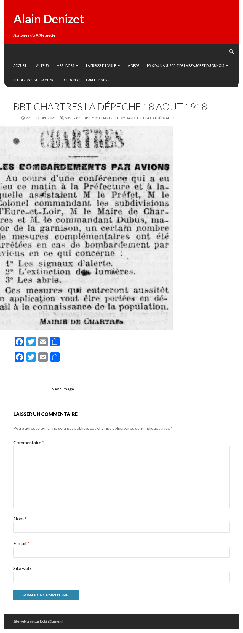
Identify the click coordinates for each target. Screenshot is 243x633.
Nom (20, 518)
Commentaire (28, 442)
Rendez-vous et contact (34, 80)
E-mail (21, 543)
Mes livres (65, 65)
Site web (22, 568)
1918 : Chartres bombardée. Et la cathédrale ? (131, 118)
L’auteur (42, 65)
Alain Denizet (48, 19)
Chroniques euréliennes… (86, 80)
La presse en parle (101, 65)
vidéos (133, 65)
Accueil (20, 65)
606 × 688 (72, 118)
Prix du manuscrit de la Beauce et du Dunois (185, 65)
